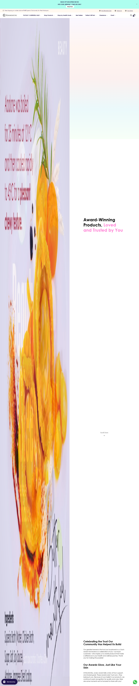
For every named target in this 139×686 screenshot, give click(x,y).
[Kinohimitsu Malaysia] (10, 15)
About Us (119, 10)
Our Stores (130, 10)
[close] (137, 4)
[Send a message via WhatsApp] (135, 682)
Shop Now (70, 6)
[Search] (131, 15)
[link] (65, 15)
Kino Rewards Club (106, 10)
